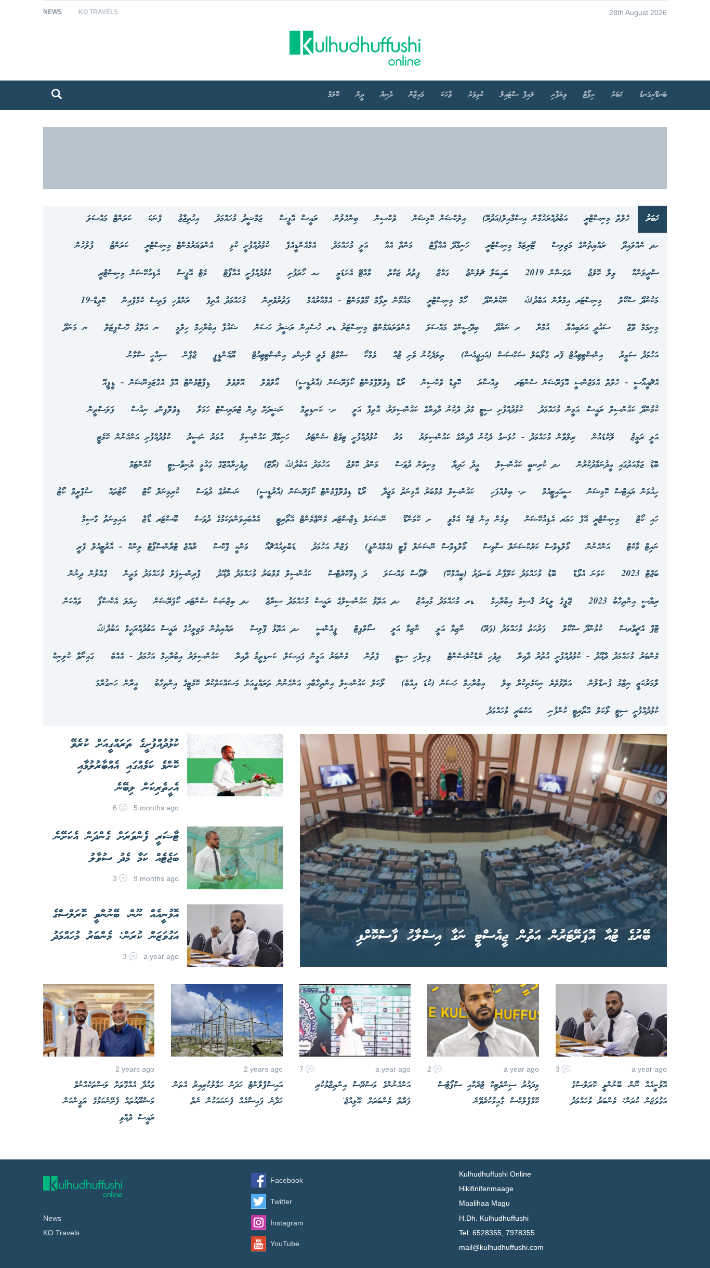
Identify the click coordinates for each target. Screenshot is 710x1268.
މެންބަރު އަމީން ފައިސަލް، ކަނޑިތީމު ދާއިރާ (291, 657)
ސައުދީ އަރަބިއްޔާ (588, 328)
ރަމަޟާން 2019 (548, 273)
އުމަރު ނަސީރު (205, 438)
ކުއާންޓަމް (140, 465)
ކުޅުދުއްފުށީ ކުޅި (249, 246)
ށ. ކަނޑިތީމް (318, 410)
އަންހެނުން (598, 547)
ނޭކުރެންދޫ (495, 301)
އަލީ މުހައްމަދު (350, 246)
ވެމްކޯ (370, 356)
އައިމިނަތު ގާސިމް (104, 520)
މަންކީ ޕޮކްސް (230, 547)
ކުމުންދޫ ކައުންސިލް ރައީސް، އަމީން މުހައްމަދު (599, 410)
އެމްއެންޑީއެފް (301, 246)
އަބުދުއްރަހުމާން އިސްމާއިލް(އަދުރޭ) (525, 219)
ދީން (360, 95)
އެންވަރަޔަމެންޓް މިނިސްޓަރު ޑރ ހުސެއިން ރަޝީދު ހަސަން (332, 328)
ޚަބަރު (617, 95)
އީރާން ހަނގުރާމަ (117, 684)
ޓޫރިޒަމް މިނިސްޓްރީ (510, 246)
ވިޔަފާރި (559, 95)
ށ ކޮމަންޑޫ (417, 520)
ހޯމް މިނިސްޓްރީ (447, 301)
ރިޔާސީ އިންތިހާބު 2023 (623, 602)
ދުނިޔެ (386, 95)
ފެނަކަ (155, 219)
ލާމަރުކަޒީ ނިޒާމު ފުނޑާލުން (623, 684)
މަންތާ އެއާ (399, 246)
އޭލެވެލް (235, 383)
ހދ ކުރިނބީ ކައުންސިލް (528, 465)
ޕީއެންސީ (326, 629)
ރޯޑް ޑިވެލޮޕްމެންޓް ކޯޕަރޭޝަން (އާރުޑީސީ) (350, 383)
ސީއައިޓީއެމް (556, 492)
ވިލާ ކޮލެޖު (601, 273)
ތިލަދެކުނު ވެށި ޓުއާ (418, 356)
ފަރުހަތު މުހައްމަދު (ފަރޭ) (513, 629)
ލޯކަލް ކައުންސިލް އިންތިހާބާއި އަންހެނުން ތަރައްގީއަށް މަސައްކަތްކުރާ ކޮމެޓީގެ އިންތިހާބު (269, 684)
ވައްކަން (72, 602)
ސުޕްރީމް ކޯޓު (74, 492)
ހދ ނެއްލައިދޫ (640, 246)
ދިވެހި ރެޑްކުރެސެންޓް (474, 657)
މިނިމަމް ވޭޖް (643, 328)
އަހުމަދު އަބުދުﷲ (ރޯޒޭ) (297, 465)
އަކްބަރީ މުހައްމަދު (510, 711)
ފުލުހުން (84, 246)
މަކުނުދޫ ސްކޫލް (639, 301)
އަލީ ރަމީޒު (645, 438)
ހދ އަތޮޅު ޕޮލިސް (274, 629)
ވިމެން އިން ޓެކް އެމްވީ (478, 520)
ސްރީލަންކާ (645, 273)
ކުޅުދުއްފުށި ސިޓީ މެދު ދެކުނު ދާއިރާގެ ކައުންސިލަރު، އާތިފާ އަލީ (437, 410)
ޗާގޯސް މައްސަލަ (405, 574)
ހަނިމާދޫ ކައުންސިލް (265, 438)
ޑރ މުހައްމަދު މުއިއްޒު (445, 602)
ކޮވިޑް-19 (93, 301)
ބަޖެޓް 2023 (640, 574)
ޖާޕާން (189, 356)
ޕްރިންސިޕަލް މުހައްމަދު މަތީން (162, 574)
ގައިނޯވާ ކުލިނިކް (73, 657)
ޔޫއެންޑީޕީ (224, 356)
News (52, 12)
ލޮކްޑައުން (603, 438)
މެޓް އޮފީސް (192, 273)
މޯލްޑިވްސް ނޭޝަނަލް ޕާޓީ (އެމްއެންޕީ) (415, 547)
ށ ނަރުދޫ (507, 328)
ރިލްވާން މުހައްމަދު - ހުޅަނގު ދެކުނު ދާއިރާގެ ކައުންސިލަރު (497, 438)
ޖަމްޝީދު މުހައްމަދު (239, 219)
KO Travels (98, 12)
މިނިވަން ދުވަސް (415, 465)
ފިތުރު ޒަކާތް (404, 273)
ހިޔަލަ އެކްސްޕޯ (117, 602)
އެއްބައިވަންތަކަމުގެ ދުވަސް (227, 520)
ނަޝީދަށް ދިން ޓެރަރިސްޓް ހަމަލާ (240, 410)
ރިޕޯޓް (589, 95)
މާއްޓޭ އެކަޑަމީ (353, 273)
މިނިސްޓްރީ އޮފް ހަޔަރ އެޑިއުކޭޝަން (572, 520)
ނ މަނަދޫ (75, 328)
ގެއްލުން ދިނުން (88, 574)
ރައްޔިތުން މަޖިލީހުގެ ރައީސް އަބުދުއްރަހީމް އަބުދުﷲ (165, 629)
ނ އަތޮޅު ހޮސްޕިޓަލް (131, 328)
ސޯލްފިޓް (364, 629)
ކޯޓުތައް (117, 492)
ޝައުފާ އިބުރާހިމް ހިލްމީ (207, 328)
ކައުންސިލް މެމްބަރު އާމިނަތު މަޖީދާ (428, 492)
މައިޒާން (416, 95)
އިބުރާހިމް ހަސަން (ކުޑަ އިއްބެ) (443, 684)
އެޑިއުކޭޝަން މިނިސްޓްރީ (129, 273)
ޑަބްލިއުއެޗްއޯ (280, 547)
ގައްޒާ (443, 273)
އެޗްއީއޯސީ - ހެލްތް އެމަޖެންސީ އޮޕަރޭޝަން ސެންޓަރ (587, 383)
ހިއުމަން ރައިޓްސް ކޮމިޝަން (623, 492)
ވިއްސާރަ (488, 383)
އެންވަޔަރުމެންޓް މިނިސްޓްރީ (179, 246)
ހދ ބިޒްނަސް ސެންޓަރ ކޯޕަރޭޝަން (201, 602)
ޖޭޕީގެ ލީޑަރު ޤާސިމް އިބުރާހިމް (531, 602)
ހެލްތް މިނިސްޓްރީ (606, 219)
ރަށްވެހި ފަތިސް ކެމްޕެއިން (156, 301)
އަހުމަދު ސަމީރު (639, 356)
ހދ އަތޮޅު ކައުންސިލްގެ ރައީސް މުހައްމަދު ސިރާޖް (333, 602)
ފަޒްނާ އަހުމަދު (330, 547)
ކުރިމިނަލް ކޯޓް (160, 492)
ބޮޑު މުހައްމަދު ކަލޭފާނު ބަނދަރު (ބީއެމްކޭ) (499, 574)
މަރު (398, 438)
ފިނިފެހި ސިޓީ (413, 657)
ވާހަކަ (446, 95)
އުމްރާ (542, 328)
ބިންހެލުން (346, 219)
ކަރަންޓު (119, 246)
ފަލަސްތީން (101, 410)
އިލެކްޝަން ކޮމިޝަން (439, 219)
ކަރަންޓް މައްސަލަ (109, 219)
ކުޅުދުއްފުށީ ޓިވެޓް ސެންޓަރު (341, 438)
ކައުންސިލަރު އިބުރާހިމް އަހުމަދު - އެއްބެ (165, 657)
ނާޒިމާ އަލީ (450, 629)
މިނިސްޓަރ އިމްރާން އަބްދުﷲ (563, 301)
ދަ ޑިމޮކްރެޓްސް (347, 574)
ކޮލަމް (333, 95)
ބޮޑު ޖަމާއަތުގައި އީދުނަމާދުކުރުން (618, 465)
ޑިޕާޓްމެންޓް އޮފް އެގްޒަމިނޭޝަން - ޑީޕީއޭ (156, 383)
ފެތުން (372, 657)
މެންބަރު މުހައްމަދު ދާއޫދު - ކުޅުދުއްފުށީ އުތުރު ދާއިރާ (588, 657)
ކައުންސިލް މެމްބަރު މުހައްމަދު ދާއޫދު (264, 574)
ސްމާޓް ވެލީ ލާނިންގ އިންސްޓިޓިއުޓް (299, 356)
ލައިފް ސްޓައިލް (517, 95)
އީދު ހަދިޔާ (465, 465)
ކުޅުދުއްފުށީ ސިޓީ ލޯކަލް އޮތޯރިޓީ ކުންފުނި (603, 711)
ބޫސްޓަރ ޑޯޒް (160, 520)
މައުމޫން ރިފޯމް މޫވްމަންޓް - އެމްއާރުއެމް (359, 301)
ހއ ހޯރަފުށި (304, 273)
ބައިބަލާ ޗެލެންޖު (487, 273)
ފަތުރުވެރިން (276, 301)
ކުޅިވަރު (475, 95)
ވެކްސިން (385, 219)
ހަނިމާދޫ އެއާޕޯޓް (449, 246)
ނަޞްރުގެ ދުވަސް (218, 492)
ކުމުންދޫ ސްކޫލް (582, 629)
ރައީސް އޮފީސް (298, 219)
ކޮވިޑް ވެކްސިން (441, 383)
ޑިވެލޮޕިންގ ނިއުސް (155, 410)
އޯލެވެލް (270, 383)
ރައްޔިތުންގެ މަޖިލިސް (578, 246)
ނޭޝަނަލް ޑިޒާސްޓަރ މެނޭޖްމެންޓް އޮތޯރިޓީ (331, 520)
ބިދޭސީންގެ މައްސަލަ (452, 328)
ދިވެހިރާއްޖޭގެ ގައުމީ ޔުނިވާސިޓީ (207, 465)
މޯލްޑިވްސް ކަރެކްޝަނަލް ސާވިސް (526, 547)
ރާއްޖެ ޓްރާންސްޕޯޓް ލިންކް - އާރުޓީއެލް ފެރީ (136, 547)
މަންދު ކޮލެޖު (362, 465)
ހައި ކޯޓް (647, 520)
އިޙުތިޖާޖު (188, 219)
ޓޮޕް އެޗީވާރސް (639, 629)
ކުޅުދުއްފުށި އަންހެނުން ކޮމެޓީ (133, 438)
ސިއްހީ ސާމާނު (146, 356)
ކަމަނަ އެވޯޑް (588, 574)
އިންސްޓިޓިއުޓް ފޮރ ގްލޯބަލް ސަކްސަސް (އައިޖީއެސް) (532, 356)
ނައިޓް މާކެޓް (643, 547)
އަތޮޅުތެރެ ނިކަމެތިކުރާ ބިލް (537, 684)
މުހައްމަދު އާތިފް (226, 301)
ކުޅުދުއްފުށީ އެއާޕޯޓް (247, 273)
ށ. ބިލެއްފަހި (508, 492)
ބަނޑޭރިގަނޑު (653, 95)
